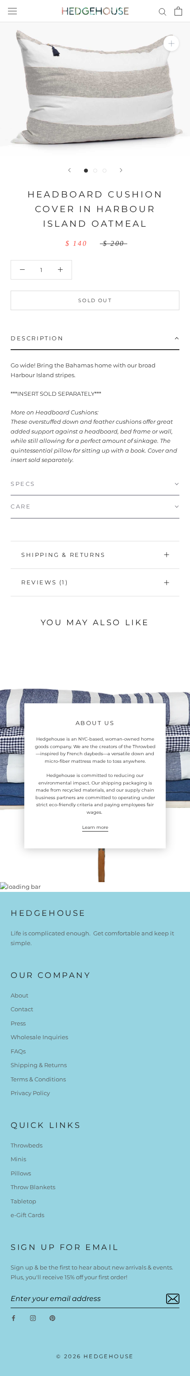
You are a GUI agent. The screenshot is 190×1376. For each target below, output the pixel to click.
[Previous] (69, 170)
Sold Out (95, 300)
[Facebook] (13, 1317)
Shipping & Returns (63, 554)
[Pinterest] (52, 1317)
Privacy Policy (30, 1092)
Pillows (21, 1173)
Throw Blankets (33, 1187)
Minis (18, 1159)
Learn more (95, 827)
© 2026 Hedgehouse (95, 1356)
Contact (22, 1009)
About (19, 995)
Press (18, 1023)
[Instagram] (33, 1317)
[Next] (121, 170)
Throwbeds (26, 1145)
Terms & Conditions (38, 1079)
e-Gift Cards (27, 1214)
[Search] (163, 11)
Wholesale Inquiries (39, 1037)
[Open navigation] (12, 11)
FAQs (18, 1051)
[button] (95, 338)
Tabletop (23, 1201)
